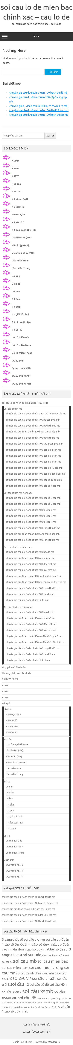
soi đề (44, 1007)
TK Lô (7, 781)
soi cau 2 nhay (33, 955)
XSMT (15, 176)
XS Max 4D (18, 207)
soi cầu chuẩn (44, 978)
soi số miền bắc (34, 1007)
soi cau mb (25, 961)
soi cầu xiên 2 (12, 992)
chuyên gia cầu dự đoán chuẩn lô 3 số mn (28, 660)
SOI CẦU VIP (22, 978)
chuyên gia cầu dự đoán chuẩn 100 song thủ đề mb (33, 528)
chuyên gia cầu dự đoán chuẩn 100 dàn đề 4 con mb (33, 449)
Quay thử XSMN (21, 383)
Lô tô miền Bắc (21, 337)
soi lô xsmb (61, 1003)
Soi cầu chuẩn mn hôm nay (18, 607)
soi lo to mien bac (39, 1003)
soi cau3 (48, 955)
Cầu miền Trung (21, 268)
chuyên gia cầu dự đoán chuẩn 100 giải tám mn (31, 630)
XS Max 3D (18, 222)
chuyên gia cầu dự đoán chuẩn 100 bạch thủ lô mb (38, 92)
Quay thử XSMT (21, 376)
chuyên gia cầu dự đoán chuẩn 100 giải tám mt (31, 570)
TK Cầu (8, 739)
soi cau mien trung (46, 967)
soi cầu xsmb (37, 991)
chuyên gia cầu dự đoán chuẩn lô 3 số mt (27, 600)
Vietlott (17, 191)
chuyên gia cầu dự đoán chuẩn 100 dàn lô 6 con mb (33, 498)
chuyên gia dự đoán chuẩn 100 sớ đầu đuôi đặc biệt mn (35, 642)
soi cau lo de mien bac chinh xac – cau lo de (25, 402)
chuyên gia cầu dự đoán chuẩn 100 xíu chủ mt (30, 594)
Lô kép (16, 291)
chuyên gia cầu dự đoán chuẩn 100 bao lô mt (30, 552)
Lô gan (16, 276)
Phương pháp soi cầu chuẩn (16, 673)
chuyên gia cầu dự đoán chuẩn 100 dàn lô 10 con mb (34, 479)
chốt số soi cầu (23, 939)
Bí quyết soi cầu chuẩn (14, 667)
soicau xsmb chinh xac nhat (36, 973)
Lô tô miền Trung (22, 352)
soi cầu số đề (39, 984)
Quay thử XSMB (21, 368)
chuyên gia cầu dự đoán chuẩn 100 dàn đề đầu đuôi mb (35, 473)
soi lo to (13, 1002)
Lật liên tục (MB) (22, 237)
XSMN (15, 168)
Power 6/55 (18, 214)
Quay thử (17, 360)
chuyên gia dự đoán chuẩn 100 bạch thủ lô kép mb (38, 106)
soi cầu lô (19, 984)
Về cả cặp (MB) (20, 245)
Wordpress (54, 1042)
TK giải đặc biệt (21, 314)
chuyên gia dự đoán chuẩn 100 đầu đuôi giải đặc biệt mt (36, 582)
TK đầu (16, 299)
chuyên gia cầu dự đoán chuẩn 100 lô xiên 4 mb (31, 521)
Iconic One (18, 1042)
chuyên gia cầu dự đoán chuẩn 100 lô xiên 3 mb (31, 516)
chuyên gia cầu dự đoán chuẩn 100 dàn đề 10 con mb (34, 467)
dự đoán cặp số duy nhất (31, 949)
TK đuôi (16, 306)
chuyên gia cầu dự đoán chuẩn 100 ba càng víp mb (33, 419)
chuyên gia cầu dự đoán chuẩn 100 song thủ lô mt (32, 588)
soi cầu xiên (58, 984)
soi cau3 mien (61, 955)
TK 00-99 (17, 329)
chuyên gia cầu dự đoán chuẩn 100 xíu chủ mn (30, 654)
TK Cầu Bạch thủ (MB (17, 744)
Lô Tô (7, 835)
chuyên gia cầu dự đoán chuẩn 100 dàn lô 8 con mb (39, 110)
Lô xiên (16, 283)
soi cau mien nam (15, 967)
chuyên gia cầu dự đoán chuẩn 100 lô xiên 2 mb (31, 510)
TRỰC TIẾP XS (10, 679)
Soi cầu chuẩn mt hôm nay (18, 547)
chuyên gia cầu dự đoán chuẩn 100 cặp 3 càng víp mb (34, 443)
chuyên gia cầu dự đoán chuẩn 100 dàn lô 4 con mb (33, 485)
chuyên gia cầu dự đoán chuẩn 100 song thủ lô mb (33, 539)
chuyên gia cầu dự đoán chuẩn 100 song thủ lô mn (32, 648)
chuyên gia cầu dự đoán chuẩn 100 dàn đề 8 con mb (33, 461)
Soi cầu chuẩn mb (13, 408)
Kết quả (16, 184)
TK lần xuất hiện (21, 322)
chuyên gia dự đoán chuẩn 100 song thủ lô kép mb (33, 534)
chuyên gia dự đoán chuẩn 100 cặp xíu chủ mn (30, 618)
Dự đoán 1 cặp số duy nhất (35, 944)
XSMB (15, 160)
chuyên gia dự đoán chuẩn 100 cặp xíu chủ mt (30, 558)
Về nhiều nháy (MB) (23, 253)
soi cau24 (7, 961)
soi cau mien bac (52, 961)
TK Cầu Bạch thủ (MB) (24, 230)
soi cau (15, 954)
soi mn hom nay (20, 1007)
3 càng (7, 939)
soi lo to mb (25, 1002)
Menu (36, 36)
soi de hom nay (45, 998)
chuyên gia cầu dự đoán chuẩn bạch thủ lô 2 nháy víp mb (36, 413)
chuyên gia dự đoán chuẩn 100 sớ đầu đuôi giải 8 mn (34, 636)
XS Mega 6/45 (20, 199)
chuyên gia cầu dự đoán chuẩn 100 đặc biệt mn (31, 624)
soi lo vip (51, 1003)
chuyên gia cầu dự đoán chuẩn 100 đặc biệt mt (31, 564)
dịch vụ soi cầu (45, 939)
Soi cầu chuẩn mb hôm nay (18, 492)
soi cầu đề (27, 997)
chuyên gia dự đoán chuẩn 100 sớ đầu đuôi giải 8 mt (34, 576)
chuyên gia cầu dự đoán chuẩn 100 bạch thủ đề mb (38, 114)
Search (50, 135)
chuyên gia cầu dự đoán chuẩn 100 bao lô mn (30, 612)
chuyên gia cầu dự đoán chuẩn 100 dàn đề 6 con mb (33, 455)
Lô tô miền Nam (21, 345)
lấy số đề (56, 949)
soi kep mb (58, 998)
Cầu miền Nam (20, 260)
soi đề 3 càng (55, 1007)
